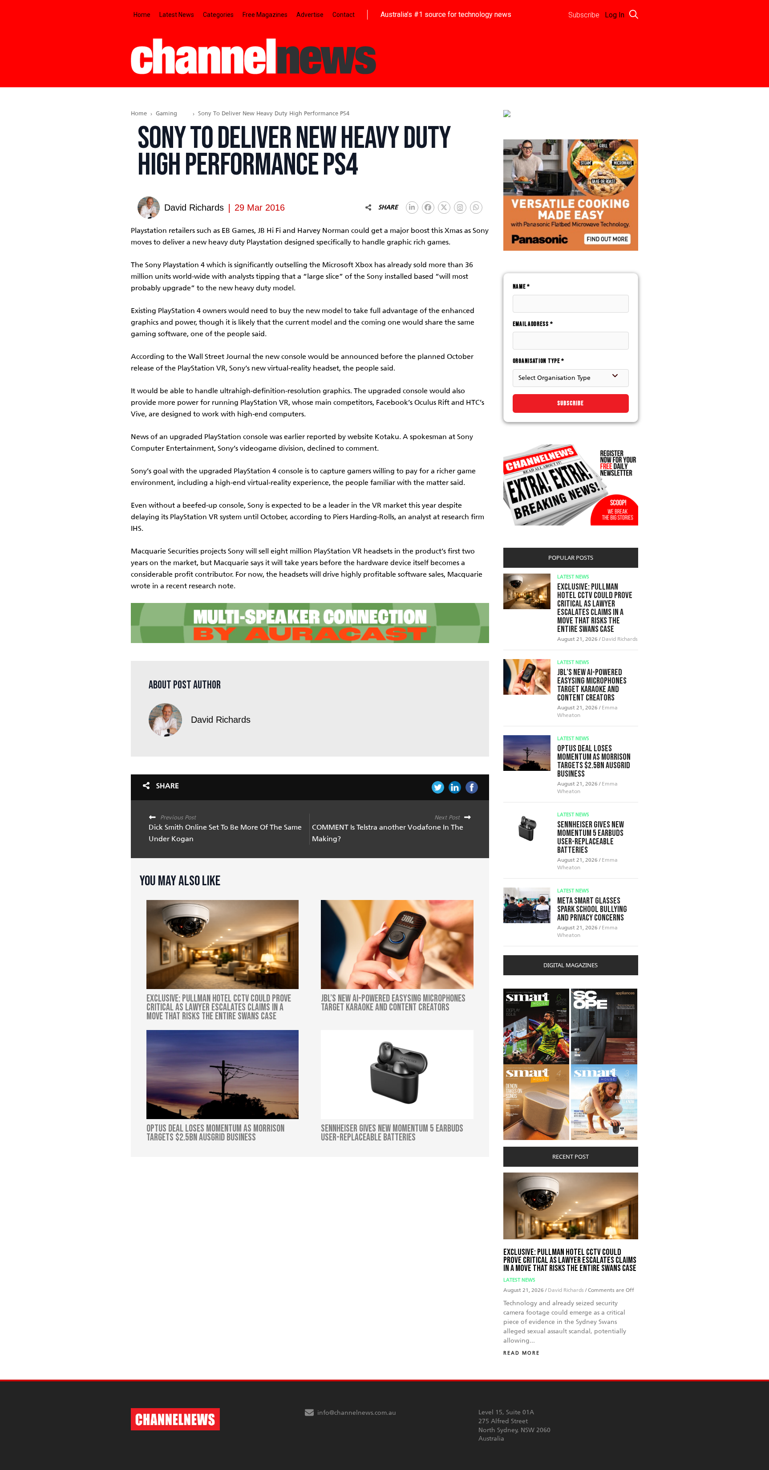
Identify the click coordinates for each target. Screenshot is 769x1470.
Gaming (166, 113)
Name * (521, 286)
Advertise (310, 14)
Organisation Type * (538, 361)
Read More (521, 1353)
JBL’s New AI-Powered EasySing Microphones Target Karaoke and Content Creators (592, 685)
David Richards (221, 720)
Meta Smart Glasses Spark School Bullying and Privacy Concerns (592, 909)
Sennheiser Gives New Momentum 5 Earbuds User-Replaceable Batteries (590, 837)
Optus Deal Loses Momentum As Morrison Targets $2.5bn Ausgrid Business (594, 761)
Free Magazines (265, 14)
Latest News (176, 14)
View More (521, 993)
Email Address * (533, 324)
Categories (218, 14)
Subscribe (570, 403)
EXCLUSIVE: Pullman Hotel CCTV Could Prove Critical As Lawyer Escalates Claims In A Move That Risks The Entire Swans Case (594, 608)
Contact (343, 14)
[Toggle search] (633, 14)
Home (142, 14)
